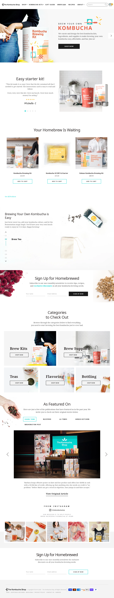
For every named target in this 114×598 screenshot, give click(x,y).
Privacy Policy (39, 592)
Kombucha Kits (36, 5)
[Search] (106, 4)
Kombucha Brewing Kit (22, 173)
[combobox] (96, 5)
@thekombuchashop (58, 510)
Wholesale (29, 592)
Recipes (71, 5)
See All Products (10, 197)
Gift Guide (50, 5)
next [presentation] (106, 160)
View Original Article (57, 494)
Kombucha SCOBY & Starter (57, 173)
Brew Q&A (61, 5)
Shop (24, 5)
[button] (3, 36)
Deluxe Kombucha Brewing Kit (91, 173)
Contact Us (50, 592)
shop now (19, 355)
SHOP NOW (69, 46)
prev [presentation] (8, 160)
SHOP (8, 592)
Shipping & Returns (18, 592)
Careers (58, 592)
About (80, 5)
